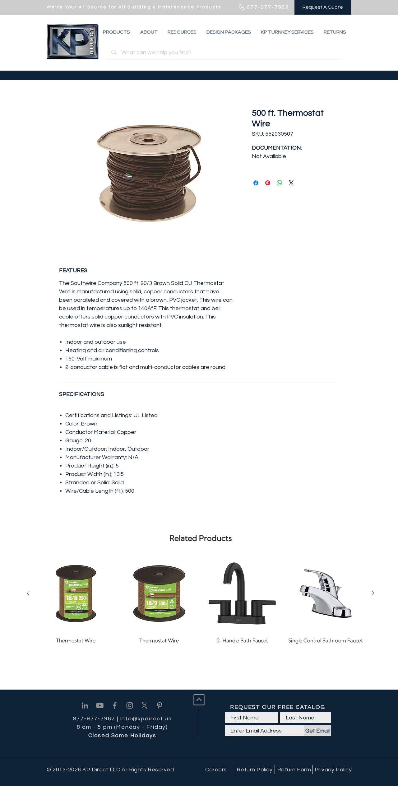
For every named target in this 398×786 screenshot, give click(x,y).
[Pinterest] (159, 705)
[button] (335, 32)
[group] (201, 604)
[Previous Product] (28, 593)
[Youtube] (99, 705)
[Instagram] (129, 705)
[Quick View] (75, 593)
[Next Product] (373, 593)
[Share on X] (291, 183)
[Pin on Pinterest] (267, 183)
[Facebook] (114, 705)
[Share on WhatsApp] (279, 183)
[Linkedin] (85, 705)
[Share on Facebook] (256, 183)
